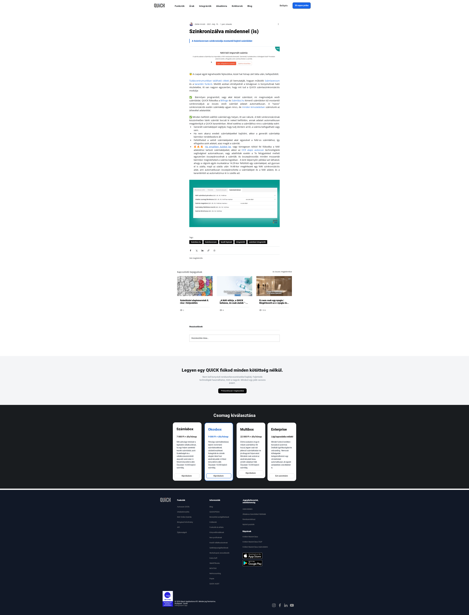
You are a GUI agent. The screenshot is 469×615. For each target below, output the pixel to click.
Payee (211, 579)
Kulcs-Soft (213, 558)
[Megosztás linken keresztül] (208, 250)
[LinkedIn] (285, 605)
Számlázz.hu (196, 242)
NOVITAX (213, 568)
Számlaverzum (211, 242)
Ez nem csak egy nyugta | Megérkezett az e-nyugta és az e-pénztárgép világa (273, 301)
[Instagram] (274, 605)
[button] (179, 6)
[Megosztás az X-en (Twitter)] (196, 250)
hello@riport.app (181, 605)
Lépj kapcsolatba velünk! (282, 436)
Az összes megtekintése (282, 271)
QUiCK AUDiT (214, 584)
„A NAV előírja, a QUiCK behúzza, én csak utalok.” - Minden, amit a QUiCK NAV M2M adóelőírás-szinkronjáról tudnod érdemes (233, 301)
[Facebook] (279, 605)
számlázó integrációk (257, 242)
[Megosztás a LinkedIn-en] (202, 250)
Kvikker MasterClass (250, 537)
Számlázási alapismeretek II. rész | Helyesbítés (194, 301)
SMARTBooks (214, 563)
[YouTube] (291, 605)
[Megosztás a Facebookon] (190, 250)
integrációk (240, 242)
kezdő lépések (226, 242)
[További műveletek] (278, 24)
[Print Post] (214, 250)
